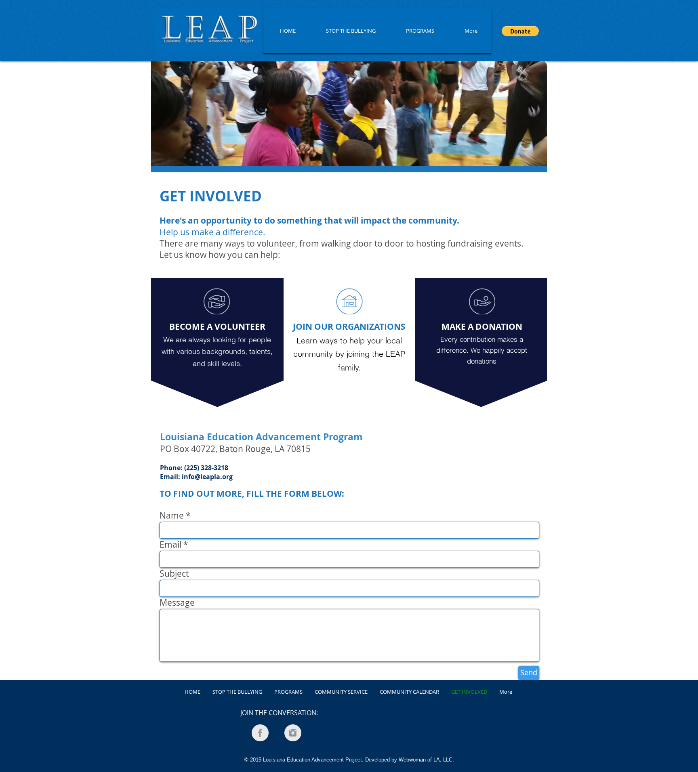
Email (170, 544)
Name (172, 515)
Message (177, 602)
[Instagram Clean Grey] (292, 732)
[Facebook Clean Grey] (260, 732)
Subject (174, 573)
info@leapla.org (207, 476)
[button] (520, 31)
